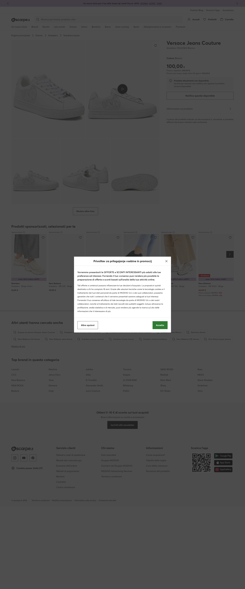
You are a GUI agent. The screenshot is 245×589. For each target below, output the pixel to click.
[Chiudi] (166, 261)
